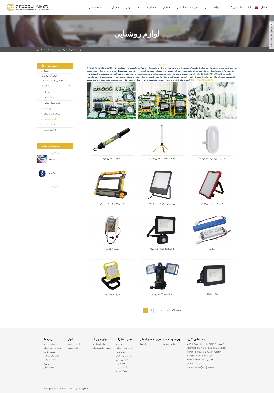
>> (167, 310)
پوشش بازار (49, 367)
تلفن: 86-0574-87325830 (199, 355)
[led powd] (212, 230)
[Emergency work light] (112, 275)
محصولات (54, 50)
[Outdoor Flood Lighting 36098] (162, 185)
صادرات (64, 50)
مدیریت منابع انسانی (187, 7)
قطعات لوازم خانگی (52, 113)
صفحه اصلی (95, 7)
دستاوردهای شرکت (52, 355)
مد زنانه (47, 92)
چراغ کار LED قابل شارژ (162, 294)
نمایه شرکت (49, 344)
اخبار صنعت (73, 348)
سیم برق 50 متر (112, 249)
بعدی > (159, 310)
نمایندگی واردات (49, 76)
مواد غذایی (48, 108)
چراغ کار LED (212, 294)
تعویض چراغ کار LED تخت (212, 204)
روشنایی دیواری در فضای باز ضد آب (212, 158)
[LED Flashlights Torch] (112, 139)
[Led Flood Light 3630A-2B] (162, 230)
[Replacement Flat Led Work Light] (212, 185)
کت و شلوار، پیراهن (52, 103)
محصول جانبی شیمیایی (52, 80)
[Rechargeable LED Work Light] (162, 275)
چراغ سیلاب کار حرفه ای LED (112, 204)
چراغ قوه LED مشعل (112, 158)
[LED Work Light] (212, 275)
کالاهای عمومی (50, 130)
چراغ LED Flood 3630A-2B (162, 249)
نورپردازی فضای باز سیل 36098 (162, 204)
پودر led (212, 249)
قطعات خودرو (49, 124)
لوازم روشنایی (77, 50)
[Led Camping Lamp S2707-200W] (162, 139)
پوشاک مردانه (49, 97)
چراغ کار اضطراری (112, 294)
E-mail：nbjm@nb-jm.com (200, 367)
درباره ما (112, 7)
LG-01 (52, 173)
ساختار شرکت (50, 359)
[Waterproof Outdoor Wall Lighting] (212, 139)
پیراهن (52, 159)
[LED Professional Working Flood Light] (112, 185)
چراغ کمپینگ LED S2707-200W (161, 158)
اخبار (165, 7)
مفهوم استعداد (145, 344)
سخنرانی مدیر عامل (52, 348)
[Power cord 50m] (112, 230)
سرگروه (47, 363)
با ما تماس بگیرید (235, 7)
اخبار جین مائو (74, 344)
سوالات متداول (212, 7)
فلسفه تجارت (50, 352)
